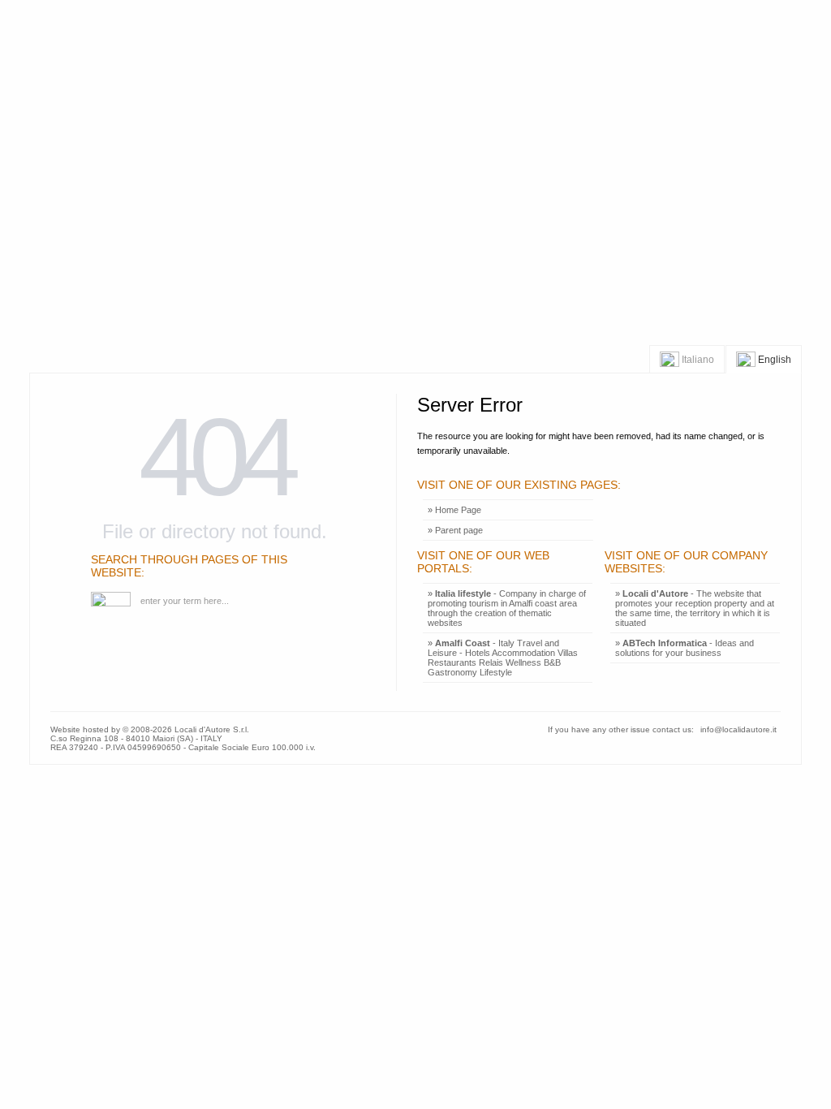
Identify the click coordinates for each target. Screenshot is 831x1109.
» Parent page (455, 530)
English (773, 359)
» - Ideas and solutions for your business (684, 648)
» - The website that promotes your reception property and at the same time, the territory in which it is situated (694, 608)
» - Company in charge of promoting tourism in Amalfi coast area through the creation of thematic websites (507, 608)
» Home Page (454, 510)
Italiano (696, 359)
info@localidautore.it (738, 729)
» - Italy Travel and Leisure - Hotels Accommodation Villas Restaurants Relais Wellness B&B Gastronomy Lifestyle (503, 657)
